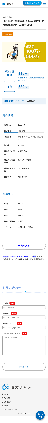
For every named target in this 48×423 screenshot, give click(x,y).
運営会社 (5, 405)
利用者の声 (6, 398)
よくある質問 (6, 402)
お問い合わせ (33, 3)
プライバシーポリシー (10, 409)
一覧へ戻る (24, 245)
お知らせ (5, 394)
